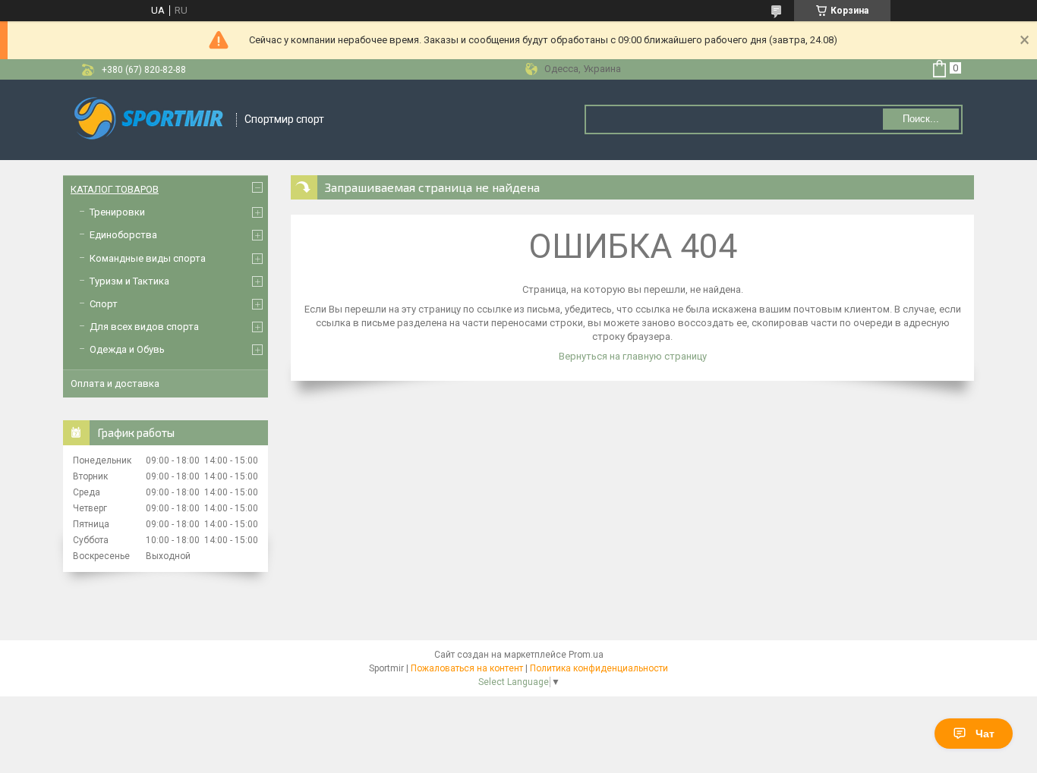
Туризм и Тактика (129, 281)
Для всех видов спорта (144, 326)
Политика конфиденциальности (599, 668)
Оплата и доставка (115, 383)
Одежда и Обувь (127, 349)
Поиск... (921, 118)
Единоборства (123, 234)
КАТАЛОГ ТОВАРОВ (115, 189)
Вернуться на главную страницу (633, 356)
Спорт (104, 304)
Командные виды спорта (148, 258)
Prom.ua (586, 654)
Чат (985, 733)
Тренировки (117, 212)
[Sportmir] (150, 120)
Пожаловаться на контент (467, 668)
